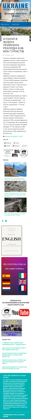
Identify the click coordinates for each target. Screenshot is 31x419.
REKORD (7, 136)
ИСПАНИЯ (14, 136)
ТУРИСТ (20, 136)
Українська (15, 24)
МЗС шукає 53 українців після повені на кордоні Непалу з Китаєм (14, 214)
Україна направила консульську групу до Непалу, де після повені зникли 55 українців (15, 195)
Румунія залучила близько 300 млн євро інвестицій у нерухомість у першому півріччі (14, 361)
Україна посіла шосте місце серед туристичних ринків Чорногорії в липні (15, 178)
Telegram (17, 146)
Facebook (8, 143)
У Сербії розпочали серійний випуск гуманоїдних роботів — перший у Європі (14, 343)
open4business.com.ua (10, 414)
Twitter (17, 143)
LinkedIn (8, 146)
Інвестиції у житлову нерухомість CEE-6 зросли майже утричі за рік (14, 348)
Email (25, 146)
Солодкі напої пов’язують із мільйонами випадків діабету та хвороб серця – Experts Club (14, 354)
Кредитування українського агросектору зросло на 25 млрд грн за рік (14, 367)
